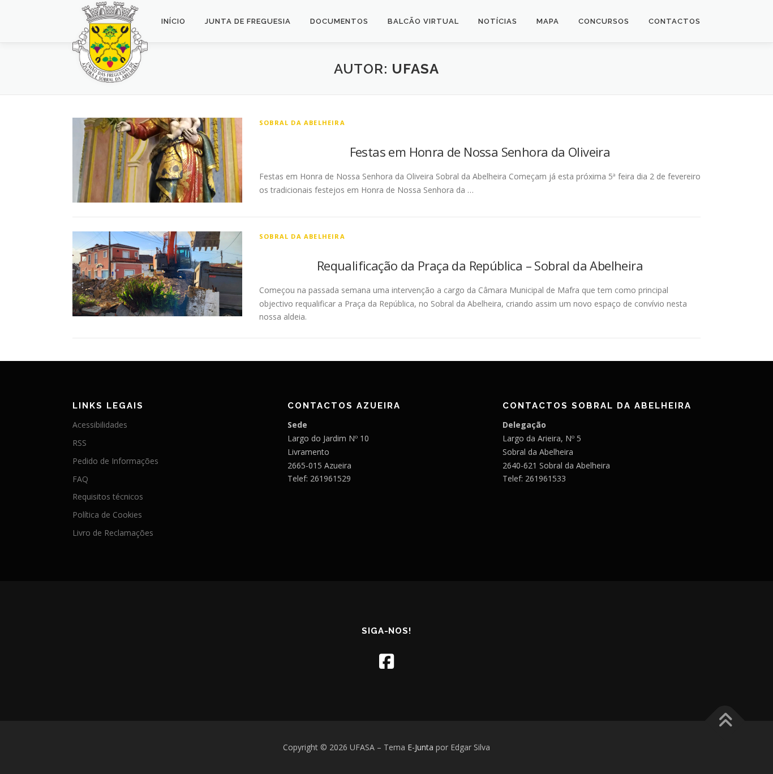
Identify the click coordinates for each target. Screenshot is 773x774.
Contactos (675, 21)
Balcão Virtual (423, 21)
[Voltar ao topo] (725, 721)
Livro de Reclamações (112, 532)
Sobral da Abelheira (302, 122)
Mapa (547, 21)
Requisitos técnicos (107, 496)
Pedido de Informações (115, 460)
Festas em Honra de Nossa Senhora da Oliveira (480, 151)
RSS (79, 442)
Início (173, 21)
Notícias (497, 21)
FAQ (80, 479)
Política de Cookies (107, 514)
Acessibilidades (99, 424)
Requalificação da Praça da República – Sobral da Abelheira (480, 265)
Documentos (339, 21)
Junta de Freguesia (248, 21)
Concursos (603, 21)
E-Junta (420, 747)
